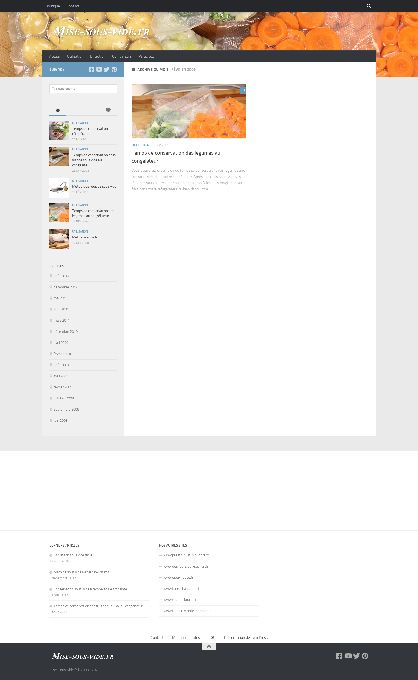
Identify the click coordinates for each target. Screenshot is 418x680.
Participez (146, 56)
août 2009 (61, 365)
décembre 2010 (66, 331)
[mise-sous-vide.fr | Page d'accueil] (101, 31)
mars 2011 (62, 320)
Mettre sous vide (85, 237)
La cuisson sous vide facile (73, 555)
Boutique (52, 6)
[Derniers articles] (74, 110)
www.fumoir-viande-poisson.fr (187, 611)
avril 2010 (61, 342)
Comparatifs (122, 56)
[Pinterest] (114, 69)
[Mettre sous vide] (59, 239)
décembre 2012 (66, 287)
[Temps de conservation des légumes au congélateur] (189, 111)
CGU (212, 637)
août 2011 (61, 309)
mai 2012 (61, 298)
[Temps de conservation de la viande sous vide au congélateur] (59, 156)
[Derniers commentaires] (91, 110)
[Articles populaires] (57, 110)
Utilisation (75, 56)
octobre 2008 (64, 398)
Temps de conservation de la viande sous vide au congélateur (94, 160)
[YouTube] (99, 69)
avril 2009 (61, 376)
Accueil (54, 56)
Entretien (97, 56)
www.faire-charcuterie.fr (182, 588)
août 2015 (61, 276)
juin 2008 (60, 420)
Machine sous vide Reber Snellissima (81, 572)
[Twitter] (106, 69)
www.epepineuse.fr (178, 577)
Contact (73, 6)
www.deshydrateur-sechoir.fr (186, 566)
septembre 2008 (66, 409)
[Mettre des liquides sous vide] (59, 188)
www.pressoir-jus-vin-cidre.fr (186, 555)
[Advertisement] (209, 487)
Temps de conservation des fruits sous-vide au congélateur (98, 606)
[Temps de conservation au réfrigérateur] (59, 130)
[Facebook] (91, 69)
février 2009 (63, 387)
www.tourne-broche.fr (181, 600)
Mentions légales (186, 637)
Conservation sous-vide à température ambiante (90, 589)
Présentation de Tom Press (246, 637)
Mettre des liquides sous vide (94, 186)
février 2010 (63, 354)
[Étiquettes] (108, 110)
